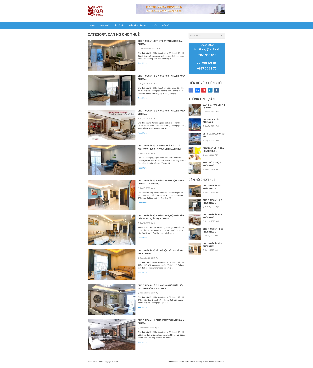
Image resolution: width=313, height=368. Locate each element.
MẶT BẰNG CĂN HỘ (137, 25)
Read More (142, 63)
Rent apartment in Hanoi (214, 362)
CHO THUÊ (104, 25)
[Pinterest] (203, 90)
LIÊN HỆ (165, 25)
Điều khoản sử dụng (194, 362)
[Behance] (197, 90)
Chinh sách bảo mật (176, 362)
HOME (92, 25)
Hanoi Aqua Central (95, 362)
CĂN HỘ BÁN (119, 25)
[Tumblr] (216, 90)
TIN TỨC (154, 25)
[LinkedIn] (210, 90)
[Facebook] (191, 90)
